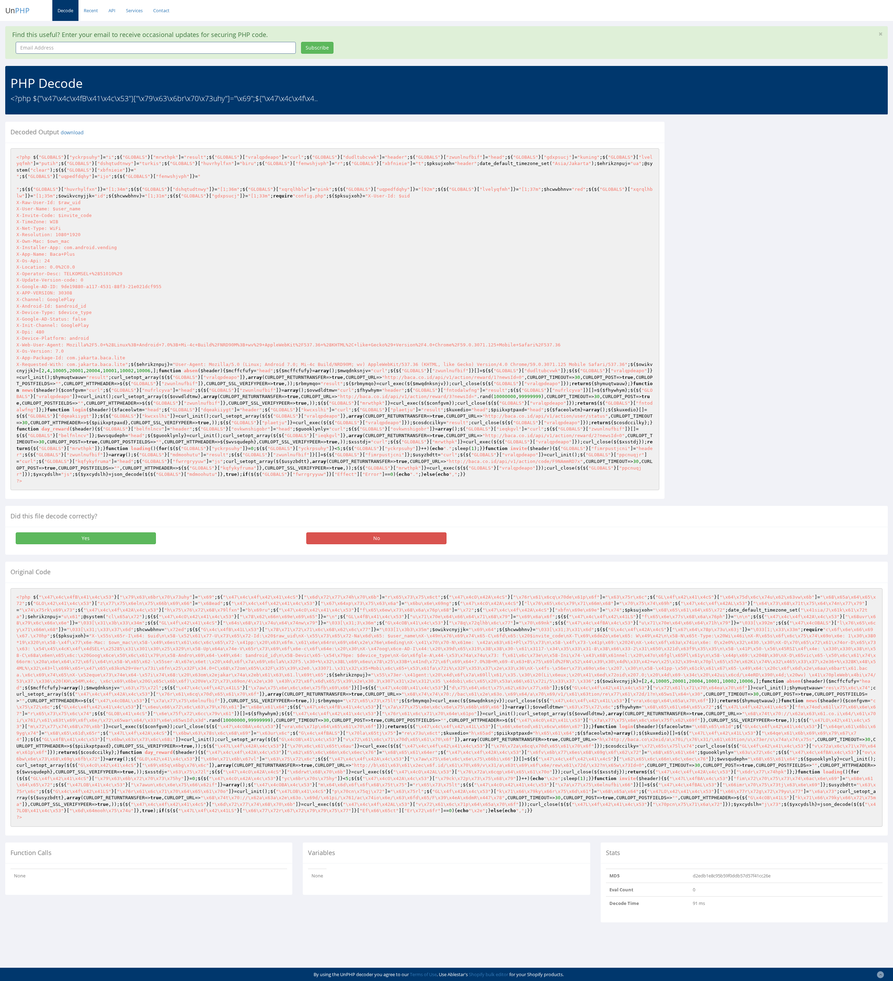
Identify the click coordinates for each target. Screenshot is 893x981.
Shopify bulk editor (488, 974)
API (111, 10)
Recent (91, 10)
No (376, 538)
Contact (161, 10)
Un (17, 10)
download (72, 132)
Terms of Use (423, 974)
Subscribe (317, 47)
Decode (65, 10)
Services (134, 10)
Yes (86, 538)
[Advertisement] (733, 170)
